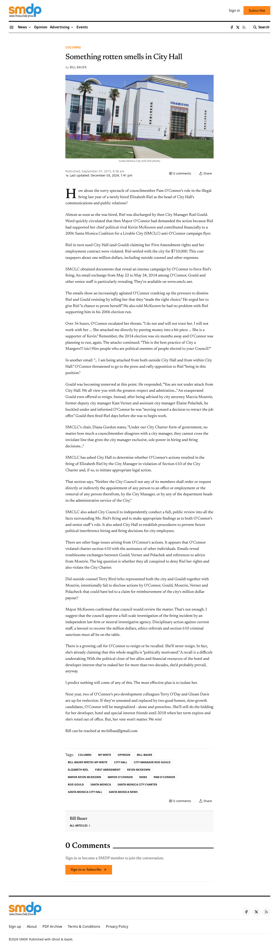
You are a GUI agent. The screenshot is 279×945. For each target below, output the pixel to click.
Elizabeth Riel (78, 770)
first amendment (108, 770)
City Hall (120, 762)
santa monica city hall (85, 792)
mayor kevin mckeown (84, 777)
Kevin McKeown (138, 770)
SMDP (23, 939)
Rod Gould (76, 784)
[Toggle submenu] (29, 27)
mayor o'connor (120, 777)
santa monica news (123, 792)
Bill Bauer (78, 67)
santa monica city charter (137, 784)
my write (104, 755)
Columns (73, 47)
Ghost (56, 939)
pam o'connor (164, 777)
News (143, 777)
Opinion (124, 755)
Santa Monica (100, 784)
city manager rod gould (152, 762)
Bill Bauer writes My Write (87, 762)
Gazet (68, 939)
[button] (60, 27)
